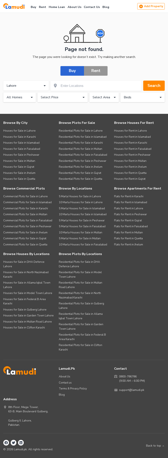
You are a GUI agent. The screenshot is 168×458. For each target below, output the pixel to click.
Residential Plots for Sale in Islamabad (83, 137)
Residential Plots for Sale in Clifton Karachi (80, 347)
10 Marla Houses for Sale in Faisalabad (83, 244)
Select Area (101, 97)
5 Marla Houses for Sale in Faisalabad (82, 226)
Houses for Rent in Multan (130, 161)
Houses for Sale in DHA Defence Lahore (23, 264)
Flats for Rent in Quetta (128, 238)
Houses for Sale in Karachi (19, 137)
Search (154, 85)
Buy (33, 7)
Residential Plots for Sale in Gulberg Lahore (81, 306)
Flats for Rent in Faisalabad (131, 226)
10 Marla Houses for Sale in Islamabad (83, 214)
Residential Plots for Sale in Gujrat (80, 173)
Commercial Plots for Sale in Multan (25, 214)
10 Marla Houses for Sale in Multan (80, 232)
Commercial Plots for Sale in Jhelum (25, 232)
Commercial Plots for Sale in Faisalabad (27, 220)
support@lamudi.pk (131, 390)
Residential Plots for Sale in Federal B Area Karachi (82, 337)
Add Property (153, 6)
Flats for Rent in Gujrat (128, 220)
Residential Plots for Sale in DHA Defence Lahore (79, 264)
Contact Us (92, 7)
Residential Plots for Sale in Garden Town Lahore (81, 326)
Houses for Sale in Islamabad (21, 143)
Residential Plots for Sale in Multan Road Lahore (80, 285)
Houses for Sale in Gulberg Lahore (25, 310)
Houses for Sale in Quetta (19, 179)
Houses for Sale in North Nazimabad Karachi (26, 274)
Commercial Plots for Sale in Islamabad (27, 202)
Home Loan (57, 7)
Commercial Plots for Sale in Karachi (25, 208)
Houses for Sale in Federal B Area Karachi (24, 301)
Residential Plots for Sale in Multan (80, 149)
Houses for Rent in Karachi (130, 143)
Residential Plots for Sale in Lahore (81, 131)
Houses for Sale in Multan (19, 161)
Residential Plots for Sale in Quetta (80, 179)
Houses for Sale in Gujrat (18, 167)
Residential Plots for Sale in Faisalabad (83, 155)
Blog (105, 7)
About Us (74, 7)
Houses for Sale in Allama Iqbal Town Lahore (26, 285)
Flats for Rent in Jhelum (128, 244)
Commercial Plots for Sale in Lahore (25, 196)
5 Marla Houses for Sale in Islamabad (82, 208)
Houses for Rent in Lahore (130, 131)
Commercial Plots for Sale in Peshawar (27, 226)
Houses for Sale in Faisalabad (21, 149)
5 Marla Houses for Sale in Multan (80, 238)
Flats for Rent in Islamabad (130, 202)
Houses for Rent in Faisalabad (132, 149)
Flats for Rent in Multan (128, 232)
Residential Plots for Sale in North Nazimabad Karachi (80, 295)
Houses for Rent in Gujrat (129, 179)
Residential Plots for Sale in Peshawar (82, 161)
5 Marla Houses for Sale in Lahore (80, 196)
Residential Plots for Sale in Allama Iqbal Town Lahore (81, 316)
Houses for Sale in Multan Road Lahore (27, 322)
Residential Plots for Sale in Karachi (81, 143)
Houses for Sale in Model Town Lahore (27, 293)
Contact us (65, 383)
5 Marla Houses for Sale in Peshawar (82, 220)
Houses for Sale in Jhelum (19, 173)
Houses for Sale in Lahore (19, 131)
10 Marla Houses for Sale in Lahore (81, 202)
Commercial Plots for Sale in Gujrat (24, 238)
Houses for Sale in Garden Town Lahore (28, 315)
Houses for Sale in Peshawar (21, 155)
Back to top (153, 446)
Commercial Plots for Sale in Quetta (25, 244)
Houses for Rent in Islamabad (132, 137)
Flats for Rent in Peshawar (130, 214)
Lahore (11, 85)
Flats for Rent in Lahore (128, 208)
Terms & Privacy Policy (73, 388)
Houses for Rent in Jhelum (130, 167)
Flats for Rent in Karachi (128, 196)
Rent (42, 7)
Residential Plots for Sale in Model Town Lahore (80, 274)
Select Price (49, 97)
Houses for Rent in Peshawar (132, 155)
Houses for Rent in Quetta (130, 173)
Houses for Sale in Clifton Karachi (24, 327)
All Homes (14, 97)
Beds (127, 97)
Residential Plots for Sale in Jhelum (80, 167)
